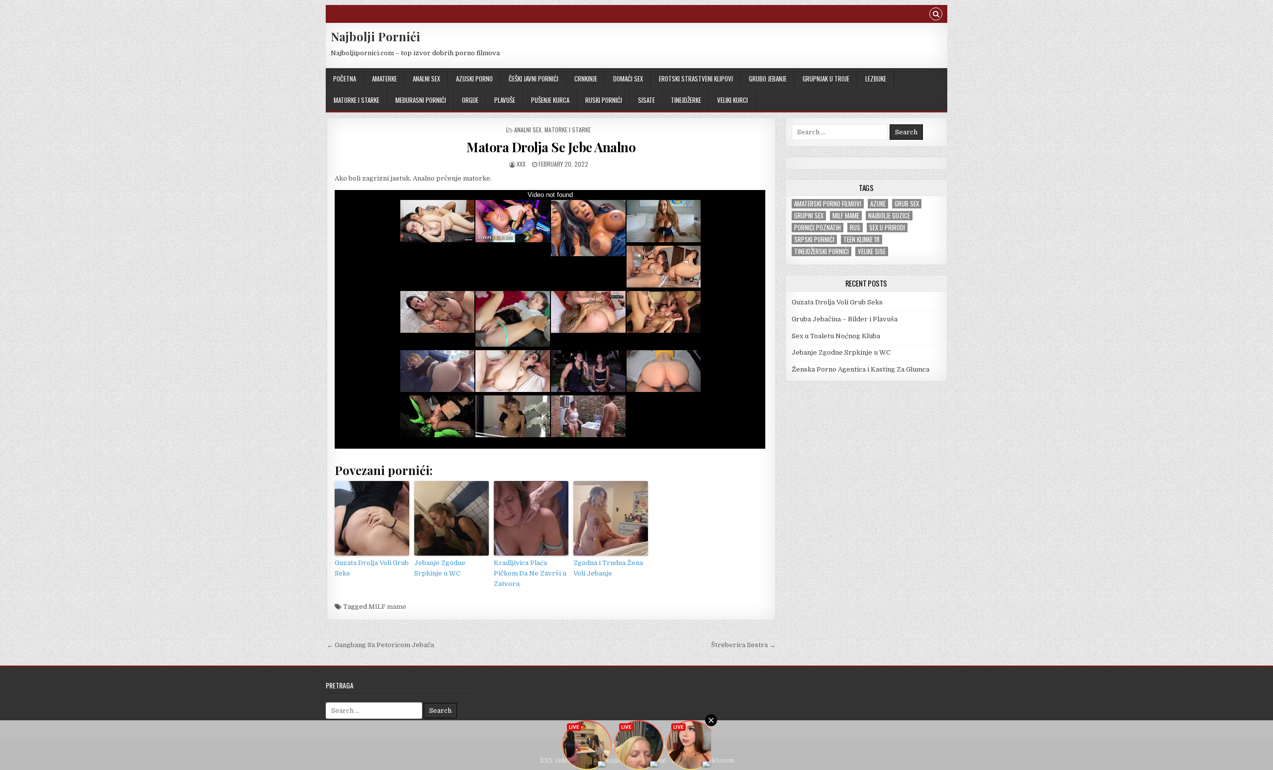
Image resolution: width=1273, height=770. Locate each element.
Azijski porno (474, 79)
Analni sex (426, 79)
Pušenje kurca (550, 100)
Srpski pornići (814, 239)
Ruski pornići (603, 100)
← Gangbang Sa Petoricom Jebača (380, 645)
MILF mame (387, 606)
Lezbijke (875, 79)
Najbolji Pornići (375, 36)
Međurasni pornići (420, 100)
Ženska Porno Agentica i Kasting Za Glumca (860, 369)
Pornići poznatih (817, 227)
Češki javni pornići (533, 79)
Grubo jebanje (768, 79)
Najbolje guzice (889, 215)
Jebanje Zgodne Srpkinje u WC (439, 568)
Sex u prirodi (887, 227)
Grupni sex (808, 215)
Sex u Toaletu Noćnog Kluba (836, 336)
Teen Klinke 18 (861, 239)
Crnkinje (585, 79)
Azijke (878, 203)
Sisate (646, 100)
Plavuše (504, 100)
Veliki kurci (732, 100)
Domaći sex (628, 79)
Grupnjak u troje (826, 79)
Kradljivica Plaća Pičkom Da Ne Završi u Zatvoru (530, 573)
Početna (344, 79)
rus (855, 227)
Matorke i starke (356, 100)
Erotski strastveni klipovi (696, 79)
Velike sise (872, 251)
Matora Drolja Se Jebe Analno (551, 147)
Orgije (470, 100)
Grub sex (907, 203)
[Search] (935, 15)
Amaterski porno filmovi (827, 203)
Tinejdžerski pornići (821, 251)
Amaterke (384, 79)
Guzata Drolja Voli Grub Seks (372, 568)
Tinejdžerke (686, 100)
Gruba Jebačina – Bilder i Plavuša (845, 319)
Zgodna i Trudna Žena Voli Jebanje (608, 568)
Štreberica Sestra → (743, 645)
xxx (521, 164)
